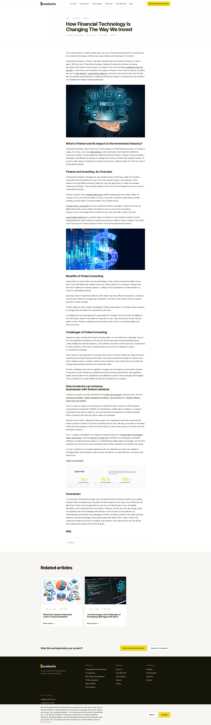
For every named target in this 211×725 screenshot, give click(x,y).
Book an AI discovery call (158, 4)
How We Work (121, 4)
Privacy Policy (46, 722)
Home (68, 18)
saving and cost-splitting (76, 401)
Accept (164, 715)
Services (73, 4)
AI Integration (90, 673)
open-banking (116, 398)
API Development (91, 680)
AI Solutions (84, 4)
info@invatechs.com (48, 699)
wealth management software (96, 398)
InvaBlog (76, 18)
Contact (149, 680)
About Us (119, 669)
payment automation (74, 398)
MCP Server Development (95, 676)
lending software (133, 398)
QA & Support (90, 687)
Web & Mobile (90, 683)
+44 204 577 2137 (47, 703)
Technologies (151, 673)
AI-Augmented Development (95, 669)
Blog (131, 4)
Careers (119, 680)
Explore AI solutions (159, 648)
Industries (109, 4)
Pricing (118, 683)
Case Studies (97, 4)
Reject (151, 715)
